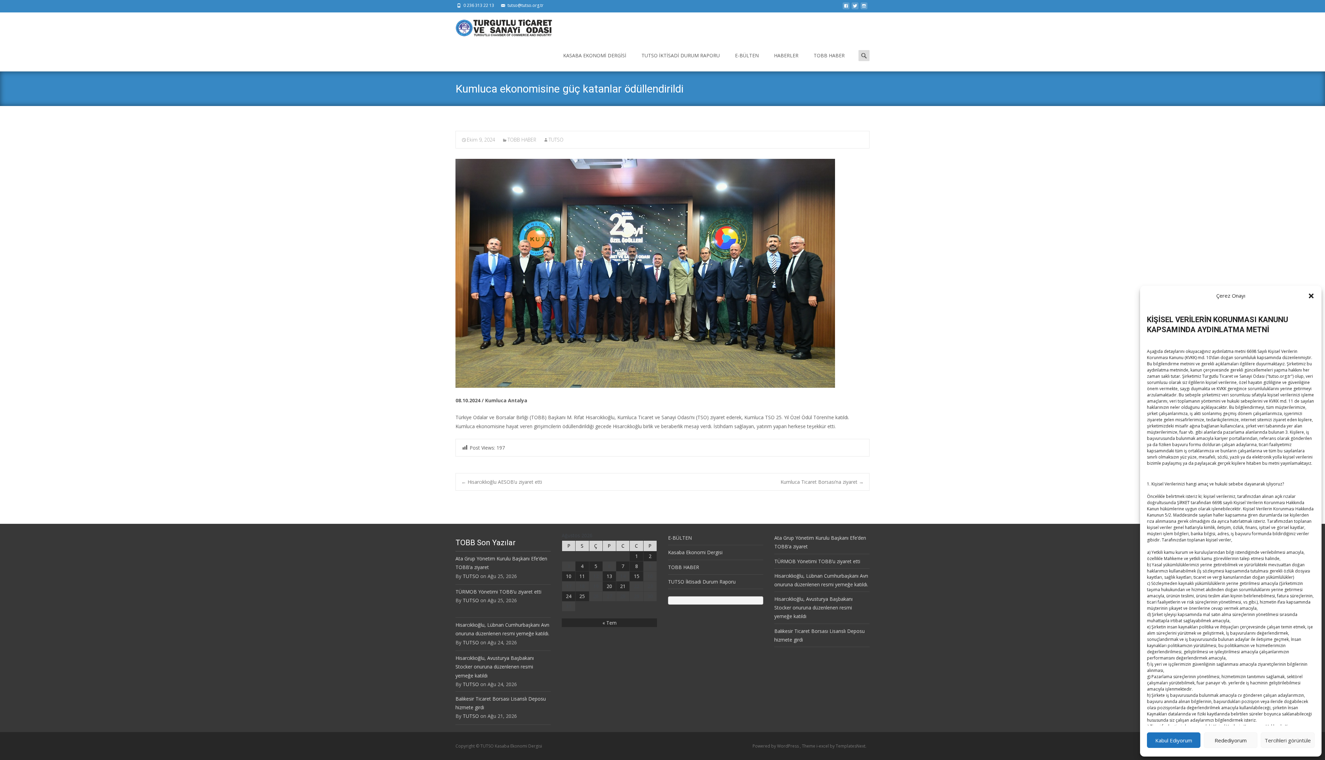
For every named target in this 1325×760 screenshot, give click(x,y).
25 (582, 596)
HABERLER (786, 55)
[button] (1311, 295)
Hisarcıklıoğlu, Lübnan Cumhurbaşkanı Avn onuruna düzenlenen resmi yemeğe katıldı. (502, 629)
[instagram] (864, 7)
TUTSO (556, 139)
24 (568, 596)
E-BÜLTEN (747, 55)
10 (568, 576)
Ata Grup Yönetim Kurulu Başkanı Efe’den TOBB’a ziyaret (501, 562)
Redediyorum (1231, 740)
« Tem (609, 622)
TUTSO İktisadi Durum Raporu (680, 55)
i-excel (823, 746)
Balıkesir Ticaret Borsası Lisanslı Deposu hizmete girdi (500, 703)
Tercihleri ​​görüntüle (1288, 740)
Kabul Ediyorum (1173, 740)
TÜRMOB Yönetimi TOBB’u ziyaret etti (498, 591)
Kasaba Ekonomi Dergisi (594, 55)
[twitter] (855, 7)
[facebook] (846, 7)
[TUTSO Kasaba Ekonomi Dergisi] (498, 26)
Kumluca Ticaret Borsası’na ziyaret (822, 482)
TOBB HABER (829, 55)
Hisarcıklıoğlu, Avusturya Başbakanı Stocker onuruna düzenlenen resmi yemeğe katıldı (494, 667)
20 (609, 586)
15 (636, 576)
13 (609, 576)
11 (582, 576)
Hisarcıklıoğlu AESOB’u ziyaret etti (501, 482)
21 (623, 586)
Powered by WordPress (776, 746)
